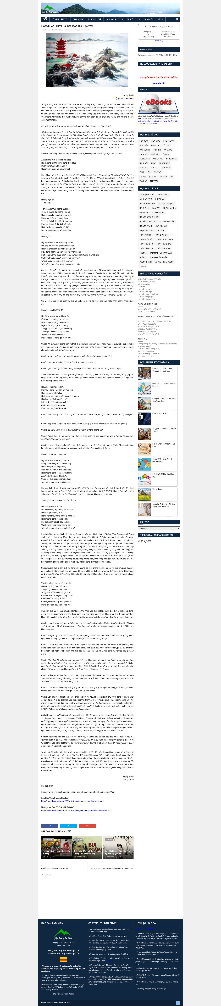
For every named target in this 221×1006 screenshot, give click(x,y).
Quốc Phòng (164, 163)
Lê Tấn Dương (169, 208)
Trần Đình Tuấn (163, 248)
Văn (171, 177)
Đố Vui (160, 19)
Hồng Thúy (144, 208)
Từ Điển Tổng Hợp (145, 297)
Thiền (142, 172)
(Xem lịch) (159, 41)
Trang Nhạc (78, 19)
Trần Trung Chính (165, 239)
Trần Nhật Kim (161, 235)
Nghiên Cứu (158, 159)
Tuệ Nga (143, 253)
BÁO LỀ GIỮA (168, 141)
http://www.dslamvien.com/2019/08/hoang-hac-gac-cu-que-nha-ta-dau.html (75, 810)
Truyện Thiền (133, 19)
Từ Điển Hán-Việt (145, 292)
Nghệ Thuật (171, 159)
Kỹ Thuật (166, 154)
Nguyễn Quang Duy (148, 222)
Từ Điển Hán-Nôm (145, 289)
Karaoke (168, 150)
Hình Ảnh (157, 150)
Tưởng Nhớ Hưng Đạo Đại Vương (56, 852)
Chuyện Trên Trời (159, 414)
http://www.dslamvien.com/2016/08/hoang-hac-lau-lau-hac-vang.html (72, 801)
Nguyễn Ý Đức (161, 226)
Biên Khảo (156, 141)
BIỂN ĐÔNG (144, 141)
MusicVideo (145, 159)
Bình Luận (69, 30)
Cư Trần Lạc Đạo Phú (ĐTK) (149, 326)
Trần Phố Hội (145, 235)
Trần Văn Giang (146, 248)
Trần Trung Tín (146, 244)
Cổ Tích (166, 145)
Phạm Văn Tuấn (146, 231)
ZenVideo (154, 181)
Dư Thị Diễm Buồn (147, 204)
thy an (143, 266)
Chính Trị (155, 145)
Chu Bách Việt (146, 199)
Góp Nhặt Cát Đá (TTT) (147, 331)
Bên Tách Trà (94, 19)
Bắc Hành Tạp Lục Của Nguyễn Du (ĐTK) (154, 321)
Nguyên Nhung (158, 213)
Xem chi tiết (159, 83)
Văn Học (143, 181)
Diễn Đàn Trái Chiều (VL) (147, 329)
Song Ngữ (144, 168)
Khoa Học (144, 154)
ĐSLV (76, 30)
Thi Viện (141, 287)
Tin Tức (157, 172)
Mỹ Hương (144, 213)
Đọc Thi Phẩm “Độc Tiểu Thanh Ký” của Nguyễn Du (118, 852)
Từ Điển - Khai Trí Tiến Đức (148, 294)
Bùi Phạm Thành (147, 195)
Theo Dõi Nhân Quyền (146, 311)
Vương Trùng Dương (164, 262)
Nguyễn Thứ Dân (167, 222)
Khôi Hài (154, 154)
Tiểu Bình (160, 231)
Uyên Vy (143, 257)
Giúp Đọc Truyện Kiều (146, 282)
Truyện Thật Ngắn (148, 177)
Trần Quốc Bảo (146, 239)
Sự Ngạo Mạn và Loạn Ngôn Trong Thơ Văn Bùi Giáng (87, 852)
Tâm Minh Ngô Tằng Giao (161, 253)
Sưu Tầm (155, 168)
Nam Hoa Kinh (144, 284)
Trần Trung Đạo (164, 244)
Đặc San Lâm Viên (125, 98)
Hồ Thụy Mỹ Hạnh (165, 204)
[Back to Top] (178, 1003)
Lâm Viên (156, 208)
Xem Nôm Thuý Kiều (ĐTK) (148, 334)
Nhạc (153, 163)
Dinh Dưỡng (145, 150)
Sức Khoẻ (166, 168)
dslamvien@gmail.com (146, 929)
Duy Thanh (160, 199)
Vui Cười (163, 177)
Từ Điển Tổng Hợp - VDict (148, 299)
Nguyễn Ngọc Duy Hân (149, 217)
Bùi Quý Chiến (163, 195)
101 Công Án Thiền (114, 19)
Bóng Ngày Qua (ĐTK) (147, 324)
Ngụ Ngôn (148, 19)
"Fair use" (108, 961)
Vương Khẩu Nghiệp (158, 257)
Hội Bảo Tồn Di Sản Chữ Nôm (149, 279)
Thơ (149, 172)
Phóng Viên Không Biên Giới (149, 309)
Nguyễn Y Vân (146, 226)
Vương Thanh (84, 30)
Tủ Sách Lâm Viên (60, 19)
